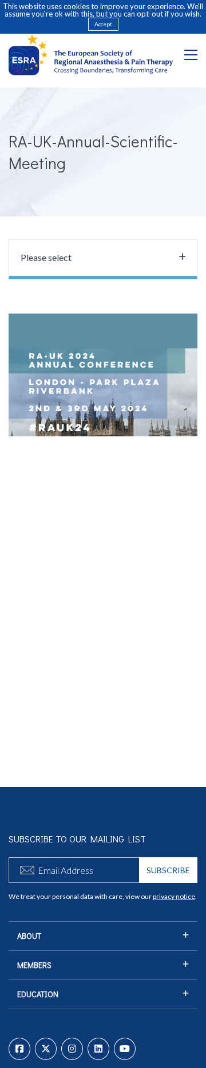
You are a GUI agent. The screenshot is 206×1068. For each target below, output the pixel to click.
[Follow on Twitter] (46, 1049)
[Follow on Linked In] (98, 1049)
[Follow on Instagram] (72, 1049)
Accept (103, 24)
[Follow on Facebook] (19, 1049)
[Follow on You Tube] (125, 1049)
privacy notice (174, 896)
